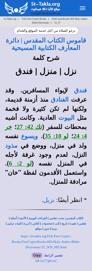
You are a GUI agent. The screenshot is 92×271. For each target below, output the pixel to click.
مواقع (38, 228)
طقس (82, 223)
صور (46, 228)
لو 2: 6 (20, 163)
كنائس (35, 223)
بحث (61, 218)
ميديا (54, 228)
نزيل (49, 200)
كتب (57, 223)
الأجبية (22, 218)
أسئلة (13, 218)
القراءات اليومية (38, 218)
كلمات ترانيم (14, 223)
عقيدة (73, 223)
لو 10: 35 (57, 136)
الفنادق (60, 99)
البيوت (67, 117)
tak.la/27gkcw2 (46, 261)
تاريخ (64, 223)
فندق (80, 90)
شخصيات (47, 223)
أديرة (27, 223)
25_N (57, 22)
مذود (11, 145)
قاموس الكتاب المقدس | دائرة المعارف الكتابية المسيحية (46, 44)
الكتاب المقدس (74, 218)
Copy (37, 255)
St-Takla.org (10, 18)
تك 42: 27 (29, 126)
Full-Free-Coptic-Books (34, 18)
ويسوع (29, 136)
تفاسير (53, 218)
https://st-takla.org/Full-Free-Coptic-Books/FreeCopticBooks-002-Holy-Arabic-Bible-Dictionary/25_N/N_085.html (46, 241)
